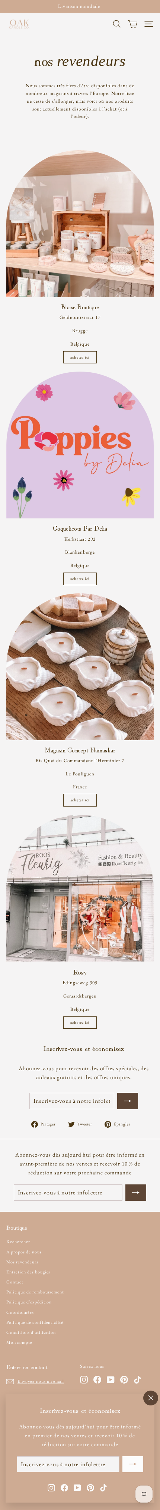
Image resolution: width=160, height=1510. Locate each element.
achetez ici (80, 357)
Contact (14, 1282)
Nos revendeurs (22, 1262)
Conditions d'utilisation (31, 1332)
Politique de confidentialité (34, 1322)
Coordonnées (20, 1312)
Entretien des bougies (28, 1272)
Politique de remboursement (35, 1292)
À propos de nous (24, 1252)
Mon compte (19, 1342)
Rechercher (18, 1241)
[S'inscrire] (132, 1464)
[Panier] (132, 24)
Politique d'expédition (29, 1302)
